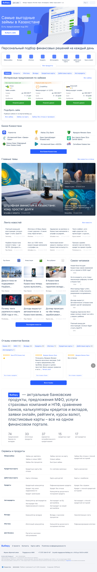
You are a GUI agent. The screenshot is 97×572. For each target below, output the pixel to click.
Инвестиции (29, 260)
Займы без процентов (34, 462)
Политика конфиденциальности (54, 546)
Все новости (87, 222)
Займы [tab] (7, 73)
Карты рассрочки (80, 469)
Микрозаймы (8, 60)
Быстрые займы (56, 462)
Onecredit (73, 86)
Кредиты (30, 2)
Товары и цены (69, 186)
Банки (6, 346)
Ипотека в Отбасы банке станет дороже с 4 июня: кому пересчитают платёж (37, 232)
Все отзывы (48, 383)
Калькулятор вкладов (34, 515)
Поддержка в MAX (28, 552)
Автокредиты (45, 2)
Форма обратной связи (11, 552)
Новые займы (55, 459)
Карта (33, 546)
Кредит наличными (33, 494)
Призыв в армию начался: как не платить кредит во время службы (82, 246)
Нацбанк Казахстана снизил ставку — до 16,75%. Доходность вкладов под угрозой (15, 246)
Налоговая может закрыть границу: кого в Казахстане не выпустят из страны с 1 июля (59, 246)
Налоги (52, 250)
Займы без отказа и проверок (43, 117)
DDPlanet (57, 567)
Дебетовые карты (77, 60)
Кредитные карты (65, 60)
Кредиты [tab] (16, 73)
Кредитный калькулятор (35, 485)
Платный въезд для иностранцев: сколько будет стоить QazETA (15, 232)
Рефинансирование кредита (60, 485)
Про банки (8, 250)
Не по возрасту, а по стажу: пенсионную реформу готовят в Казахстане (82, 279)
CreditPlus (43, 86)
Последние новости (33, 324)
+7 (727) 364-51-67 (44, 552)
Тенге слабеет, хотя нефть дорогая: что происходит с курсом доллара (82, 232)
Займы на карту (23, 117)
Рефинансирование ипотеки (84, 524)
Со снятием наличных (58, 469)
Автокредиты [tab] (80, 73)
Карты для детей (56, 478)
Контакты (25, 546)
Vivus (12, 86)
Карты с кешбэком (81, 478)
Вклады (25, 2)
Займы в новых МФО (33, 459)
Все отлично (72, 358)
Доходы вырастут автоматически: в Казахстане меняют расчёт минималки (82, 302)
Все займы (9, 117)
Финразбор (68, 213)
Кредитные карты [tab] (48, 73)
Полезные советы (77, 250)
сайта (38, 546)
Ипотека (35, 2)
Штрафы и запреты (12, 213)
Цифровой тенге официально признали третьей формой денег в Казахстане (79, 202)
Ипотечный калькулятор (35, 524)
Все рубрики (51, 260)
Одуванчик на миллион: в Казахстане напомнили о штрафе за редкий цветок (59, 232)
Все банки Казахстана (48, 152)
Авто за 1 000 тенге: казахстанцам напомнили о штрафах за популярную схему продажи (37, 246)
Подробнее (68, 560)
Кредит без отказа (57, 488)
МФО (17, 346)
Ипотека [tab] (26, 73)
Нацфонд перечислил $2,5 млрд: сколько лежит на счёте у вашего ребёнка (82, 314)
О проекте (16, 546)
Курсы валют (89, 60)
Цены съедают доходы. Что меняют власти (79, 176)
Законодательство (9, 236)
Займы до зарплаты (33, 456)
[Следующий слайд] (93, 365)
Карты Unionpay (32, 478)
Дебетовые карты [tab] (65, 73)
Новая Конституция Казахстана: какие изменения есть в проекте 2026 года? (82, 268)
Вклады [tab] (35, 73)
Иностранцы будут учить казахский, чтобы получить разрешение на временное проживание (81, 291)
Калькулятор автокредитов (36, 500)
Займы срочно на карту (59, 456)
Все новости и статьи (86, 159)
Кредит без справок (81, 485)
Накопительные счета (82, 515)
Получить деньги (18, 103)
